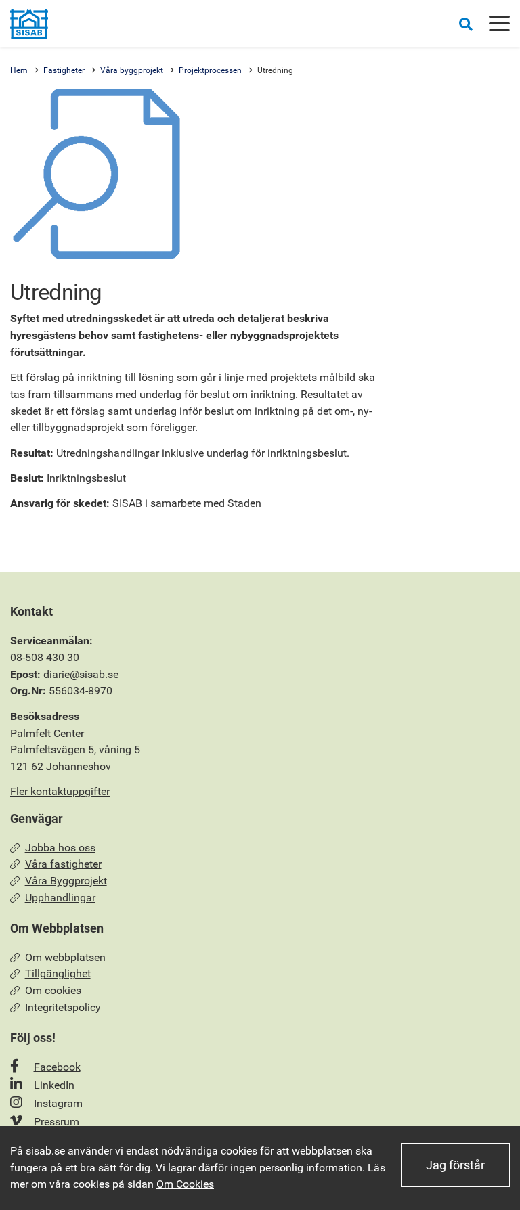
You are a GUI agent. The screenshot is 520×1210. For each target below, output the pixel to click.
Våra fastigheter (63, 863)
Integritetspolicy (63, 1007)
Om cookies (53, 990)
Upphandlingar (60, 897)
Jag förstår (455, 1165)
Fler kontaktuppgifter (60, 791)
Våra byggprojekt (131, 70)
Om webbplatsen (65, 957)
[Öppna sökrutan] (466, 24)
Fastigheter (64, 70)
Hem (19, 70)
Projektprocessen (210, 70)
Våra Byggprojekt (66, 880)
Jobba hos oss (60, 847)
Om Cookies (185, 1184)
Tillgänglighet (58, 973)
